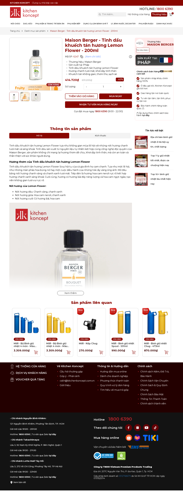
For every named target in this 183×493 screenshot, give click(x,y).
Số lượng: (70, 86)
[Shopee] (129, 437)
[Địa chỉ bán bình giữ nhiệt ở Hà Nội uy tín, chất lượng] (141, 142)
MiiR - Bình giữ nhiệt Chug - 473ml (155, 345)
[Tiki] (150, 437)
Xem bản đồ (19, 482)
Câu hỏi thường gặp (71, 371)
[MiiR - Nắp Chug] (91, 322)
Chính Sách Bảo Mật (152, 394)
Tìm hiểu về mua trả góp (114, 390)
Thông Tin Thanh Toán (153, 399)
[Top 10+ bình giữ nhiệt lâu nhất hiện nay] (141, 179)
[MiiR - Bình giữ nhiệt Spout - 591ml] (124, 322)
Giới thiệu (65, 385)
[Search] (99, 14)
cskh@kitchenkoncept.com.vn (77, 380)
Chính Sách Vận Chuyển (154, 380)
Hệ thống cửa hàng (139, 14)
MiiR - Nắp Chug (88, 343)
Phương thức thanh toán (114, 380)
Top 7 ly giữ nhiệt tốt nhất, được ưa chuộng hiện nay (160, 160)
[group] (35, 64)
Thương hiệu (159, 14)
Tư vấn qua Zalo (44, 434)
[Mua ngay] (36, 352)
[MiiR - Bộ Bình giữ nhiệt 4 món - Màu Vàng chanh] (59, 322)
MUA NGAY (115, 96)
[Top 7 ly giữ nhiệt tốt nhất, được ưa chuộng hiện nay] (141, 160)
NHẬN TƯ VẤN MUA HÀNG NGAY (98, 104)
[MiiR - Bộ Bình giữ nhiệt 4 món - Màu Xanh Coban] (26, 322)
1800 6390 (101, 111)
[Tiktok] (155, 427)
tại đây (145, 115)
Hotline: (156, 9)
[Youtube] (147, 427)
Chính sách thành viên (153, 403)
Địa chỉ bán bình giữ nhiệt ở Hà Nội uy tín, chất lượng (161, 142)
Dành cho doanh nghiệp (114, 376)
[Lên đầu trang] (178, 488)
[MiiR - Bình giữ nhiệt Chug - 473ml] (157, 322)
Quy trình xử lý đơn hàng (114, 385)
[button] (167, 332)
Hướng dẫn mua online (113, 371)
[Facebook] (129, 427)
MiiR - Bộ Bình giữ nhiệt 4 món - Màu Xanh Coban (24, 346)
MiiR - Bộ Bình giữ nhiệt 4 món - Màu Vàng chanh (56, 346)
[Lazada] (137, 437)
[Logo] (24, 12)
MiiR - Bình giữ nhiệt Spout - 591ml (123, 345)
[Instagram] (138, 427)
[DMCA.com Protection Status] (123, 456)
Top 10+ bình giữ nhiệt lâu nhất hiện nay (161, 179)
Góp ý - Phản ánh (70, 376)
